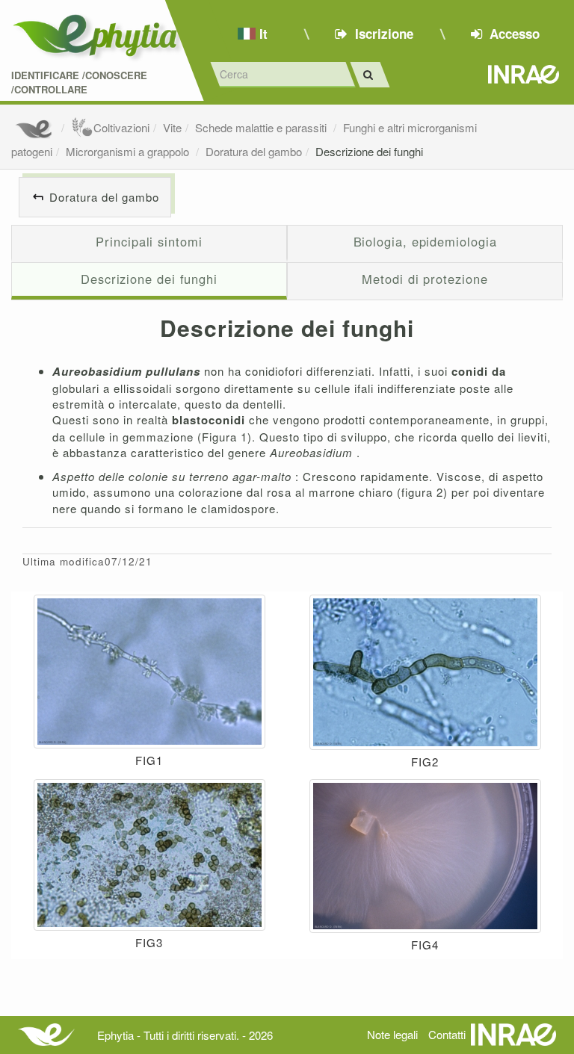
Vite (172, 127)
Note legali (392, 1034)
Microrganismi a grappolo (129, 151)
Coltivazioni (121, 127)
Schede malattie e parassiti (262, 127)
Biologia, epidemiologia (425, 241)
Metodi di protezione (424, 279)
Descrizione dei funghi (369, 151)
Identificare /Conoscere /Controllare (79, 82)
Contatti (447, 1034)
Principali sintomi (149, 241)
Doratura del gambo (254, 151)
